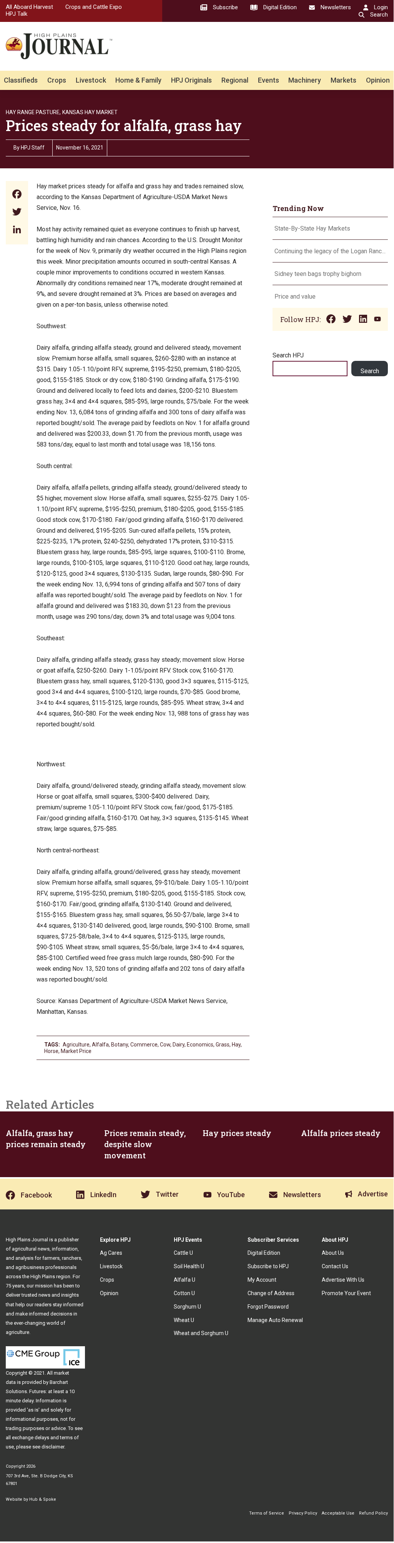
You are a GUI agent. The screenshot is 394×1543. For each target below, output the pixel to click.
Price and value (295, 296)
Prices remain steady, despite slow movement (145, 1144)
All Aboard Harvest (29, 6)
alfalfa (100, 1044)
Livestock (91, 80)
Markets (343, 80)
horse (51, 1051)
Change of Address (271, 1293)
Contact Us (335, 1266)
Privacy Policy (303, 1513)
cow (165, 1044)
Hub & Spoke (42, 1499)
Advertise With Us (343, 1280)
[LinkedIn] (17, 230)
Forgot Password (268, 1307)
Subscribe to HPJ (268, 1266)
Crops (56, 80)
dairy (179, 1044)
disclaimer (53, 1447)
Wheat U (184, 1320)
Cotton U (184, 1293)
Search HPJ (288, 355)
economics (200, 1044)
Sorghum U (187, 1307)
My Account (262, 1280)
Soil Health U (189, 1266)
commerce (144, 1044)
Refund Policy (373, 1513)
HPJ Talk (16, 13)
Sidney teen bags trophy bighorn (317, 273)
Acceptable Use (338, 1513)
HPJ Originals (191, 80)
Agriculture (76, 1044)
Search (370, 371)
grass (222, 1044)
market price (76, 1051)
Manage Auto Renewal (275, 1320)
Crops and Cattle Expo (93, 6)
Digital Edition (264, 1253)
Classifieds (21, 80)
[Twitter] (17, 213)
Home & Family (138, 80)
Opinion (378, 80)
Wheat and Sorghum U (201, 1333)
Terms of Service (266, 1513)
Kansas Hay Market (90, 112)
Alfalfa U (184, 1280)
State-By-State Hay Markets (312, 228)
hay (236, 1044)
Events (268, 80)
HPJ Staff (33, 148)
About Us (333, 1253)
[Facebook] (17, 195)
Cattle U (183, 1253)
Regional (234, 80)
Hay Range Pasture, (33, 112)
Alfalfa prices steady (341, 1133)
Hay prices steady (237, 1133)
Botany (119, 1044)
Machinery (304, 80)
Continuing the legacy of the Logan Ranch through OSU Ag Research (330, 251)
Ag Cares (111, 1253)
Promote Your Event (346, 1293)
